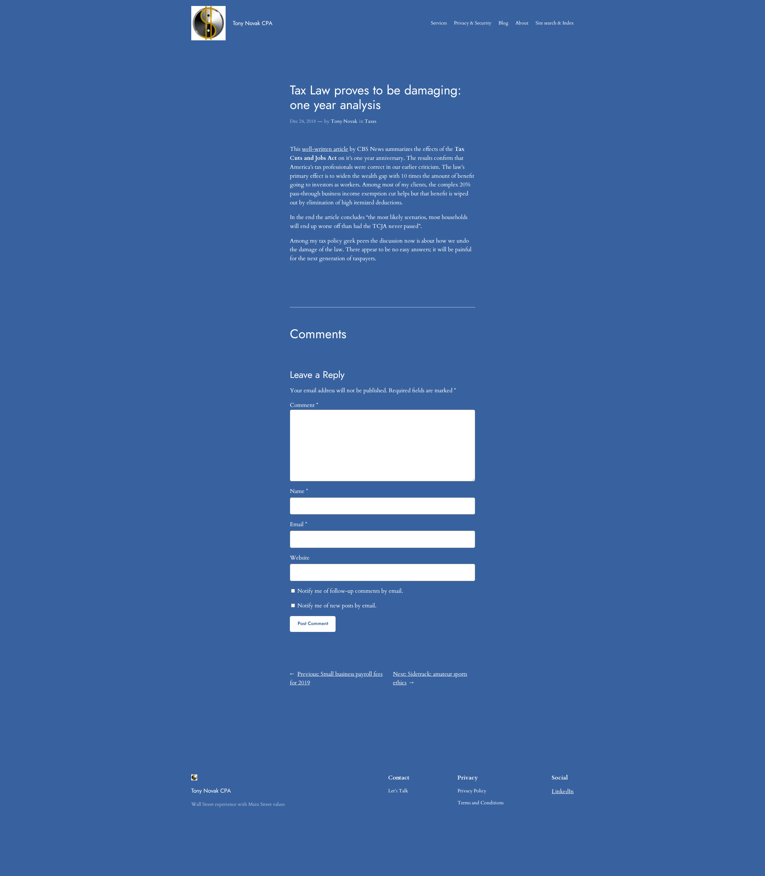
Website (300, 558)
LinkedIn (563, 791)
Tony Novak (344, 121)
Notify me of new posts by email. (337, 605)
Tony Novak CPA (253, 23)
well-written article (325, 149)
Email (298, 524)
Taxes (370, 121)
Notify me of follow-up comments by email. (350, 591)
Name (299, 491)
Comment (304, 405)
